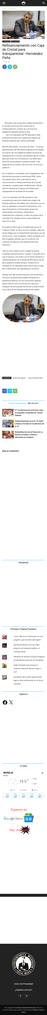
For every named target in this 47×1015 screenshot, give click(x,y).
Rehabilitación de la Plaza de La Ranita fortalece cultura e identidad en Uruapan (29, 434)
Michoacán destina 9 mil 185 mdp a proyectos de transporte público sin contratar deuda (27, 648)
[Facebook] (4, 67)
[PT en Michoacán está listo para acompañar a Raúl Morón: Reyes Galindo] (8, 413)
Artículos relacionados (17, 403)
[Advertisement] (23, 95)
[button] (4, 3)
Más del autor (33, 403)
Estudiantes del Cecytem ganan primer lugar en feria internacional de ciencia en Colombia (28, 680)
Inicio (4, 8)
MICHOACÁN (15, 41)
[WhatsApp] (15, 67)
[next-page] (7, 443)
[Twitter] (10, 67)
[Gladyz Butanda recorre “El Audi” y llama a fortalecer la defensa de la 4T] (8, 424)
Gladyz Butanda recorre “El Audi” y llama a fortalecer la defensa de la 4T (29, 423)
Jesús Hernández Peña (35, 378)
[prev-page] (3, 443)
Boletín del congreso (19, 378)
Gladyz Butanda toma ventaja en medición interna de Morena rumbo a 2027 (27, 668)
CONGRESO (11, 8)
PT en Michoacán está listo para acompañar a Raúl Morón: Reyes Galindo (29, 412)
